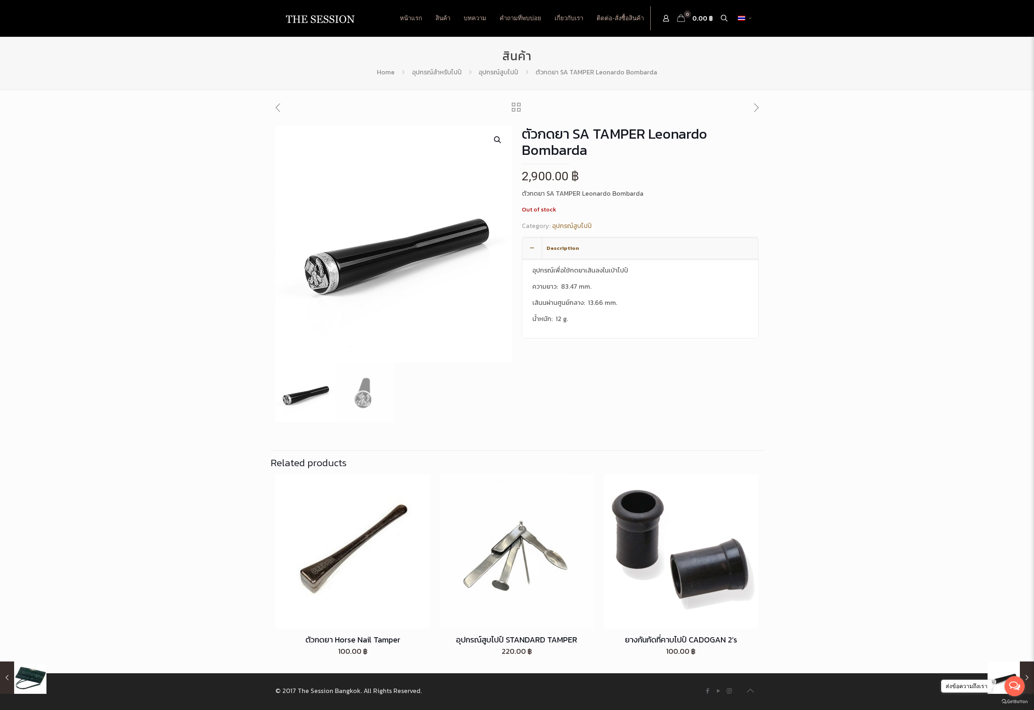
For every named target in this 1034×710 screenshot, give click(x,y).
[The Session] (320, 18)
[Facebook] (707, 690)
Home (386, 72)
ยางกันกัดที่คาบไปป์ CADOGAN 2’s (681, 640)
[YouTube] (718, 690)
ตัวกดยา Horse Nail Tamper (352, 640)
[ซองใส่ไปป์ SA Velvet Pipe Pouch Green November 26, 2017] (23, 677)
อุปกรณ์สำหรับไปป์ (437, 72)
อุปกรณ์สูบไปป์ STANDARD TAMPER (516, 640)
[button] (498, 140)
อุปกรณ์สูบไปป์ (498, 72)
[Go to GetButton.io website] (1015, 701)
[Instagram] (729, 690)
